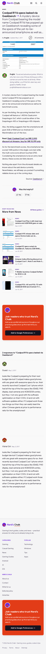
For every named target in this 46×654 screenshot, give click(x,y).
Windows (27, 548)
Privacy (4, 648)
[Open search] (36, 3)
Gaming (5, 544)
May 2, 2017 (12, 370)
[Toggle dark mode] (41, 3)
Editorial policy (7, 591)
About (17, 648)
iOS (3, 569)
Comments (39, 38)
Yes (20, 195)
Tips (25, 553)
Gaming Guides (8, 557)
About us (5, 579)
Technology (28, 544)
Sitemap (24, 648)
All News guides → (37, 210)
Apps (26, 557)
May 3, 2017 (16, 447)
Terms (11, 648)
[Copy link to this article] (30, 38)
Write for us (6, 587)
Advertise (5, 595)
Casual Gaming (8, 548)
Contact (5, 583)
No (28, 195)
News (4, 9)
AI (3, 565)
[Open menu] (31, 3)
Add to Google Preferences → (23, 333)
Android (5, 561)
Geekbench (37, 179)
